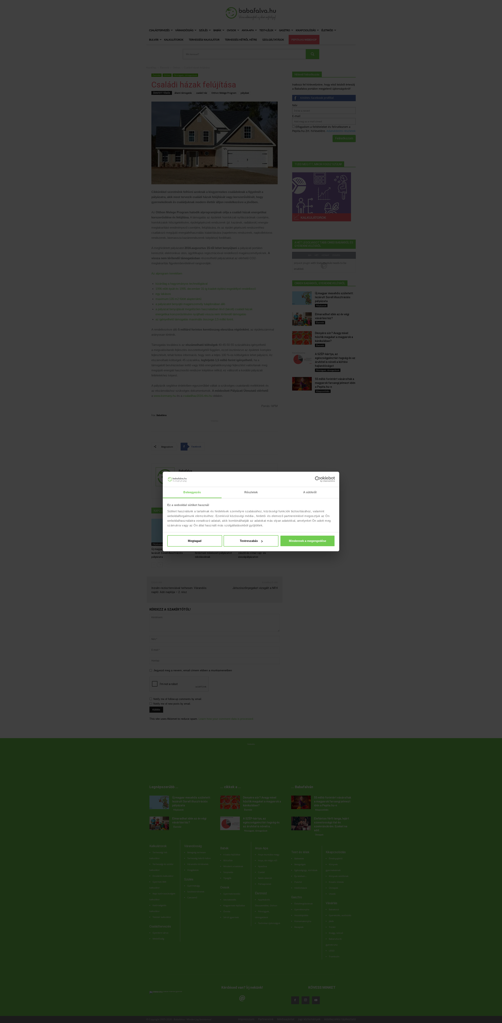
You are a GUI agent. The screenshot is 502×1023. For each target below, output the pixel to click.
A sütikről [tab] (309, 492)
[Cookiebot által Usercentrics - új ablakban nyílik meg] (318, 479)
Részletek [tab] (251, 492)
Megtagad (194, 540)
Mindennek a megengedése (307, 540)
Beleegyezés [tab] (192, 492)
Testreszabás (249, 540)
